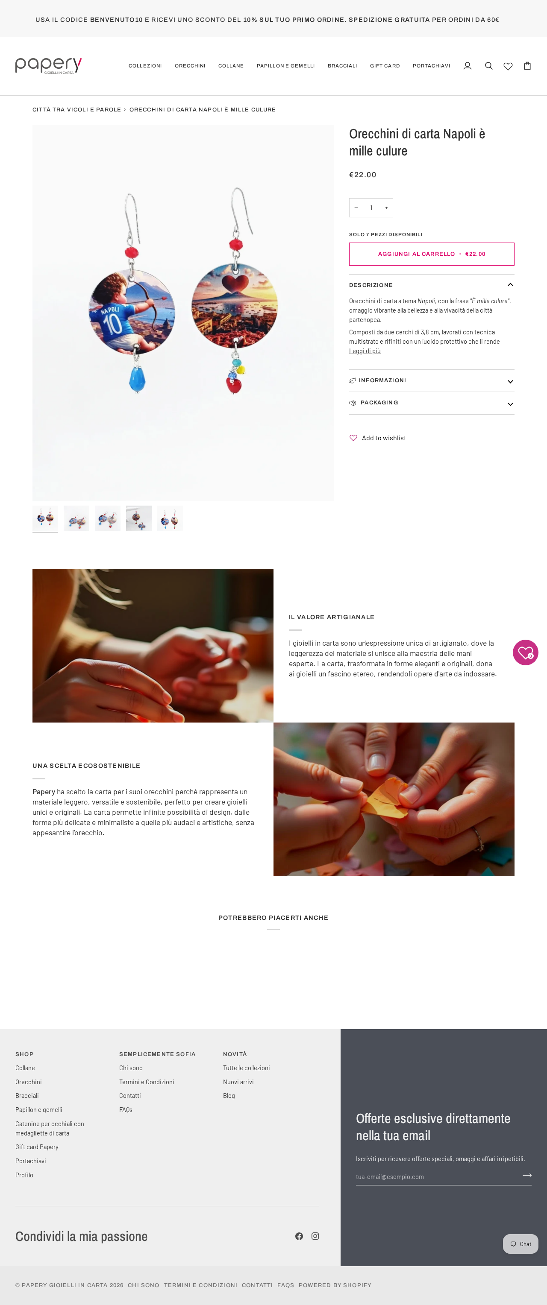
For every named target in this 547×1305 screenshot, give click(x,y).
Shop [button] (24, 1054)
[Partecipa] (525, 1175)
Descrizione (371, 285)
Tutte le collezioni (246, 1067)
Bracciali (27, 1095)
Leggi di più (365, 350)
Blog (229, 1095)
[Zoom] (48, 485)
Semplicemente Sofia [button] (157, 1054)
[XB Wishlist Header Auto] (508, 64)
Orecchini (28, 1082)
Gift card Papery (37, 1146)
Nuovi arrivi (238, 1082)
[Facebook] (299, 1236)
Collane (25, 1067)
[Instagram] (315, 1236)
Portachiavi (30, 1161)
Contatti (130, 1095)
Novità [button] (235, 1054)
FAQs (125, 1109)
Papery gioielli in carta (65, 1285)
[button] (145, 66)
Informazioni (382, 380)
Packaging (378, 403)
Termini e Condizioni (146, 1082)
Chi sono (131, 1067)
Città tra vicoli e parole (76, 110)
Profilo (24, 1175)
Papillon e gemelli (38, 1109)
